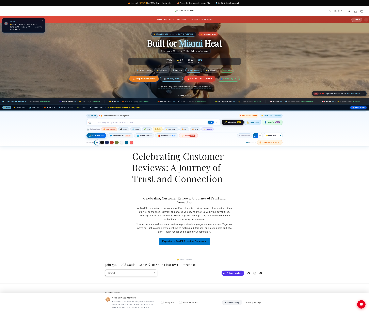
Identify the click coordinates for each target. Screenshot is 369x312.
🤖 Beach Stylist (358, 107)
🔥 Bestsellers (109, 129)
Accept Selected (211, 302)
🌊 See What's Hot (144, 77)
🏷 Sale (158, 129)
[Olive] (117, 142)
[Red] (112, 142)
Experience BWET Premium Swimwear (184, 241)
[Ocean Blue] (126, 142)
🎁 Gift (184, 129)
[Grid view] (255, 135)
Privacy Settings (253, 302)
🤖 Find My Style (169, 77)
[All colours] (97, 142)
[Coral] (131, 142)
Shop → (356, 20)
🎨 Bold (195, 129)
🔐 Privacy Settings (184, 259)
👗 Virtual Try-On (225, 77)
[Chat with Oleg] (361, 304)
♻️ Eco (147, 129)
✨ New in (207, 129)
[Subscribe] (154, 273)
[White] (122, 142)
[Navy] (107, 142)
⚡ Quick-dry (171, 129)
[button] (6, 11)
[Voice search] (216, 122)
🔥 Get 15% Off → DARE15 (196, 77)
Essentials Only (232, 302)
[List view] (260, 135)
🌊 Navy (135, 129)
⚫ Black (123, 129)
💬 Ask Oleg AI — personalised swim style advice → (186, 85)
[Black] (102, 142)
